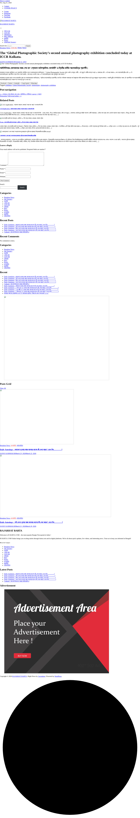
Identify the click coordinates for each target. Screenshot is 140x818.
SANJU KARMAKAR (7, 62)
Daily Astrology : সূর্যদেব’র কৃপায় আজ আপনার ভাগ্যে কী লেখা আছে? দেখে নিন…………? (29, 286)
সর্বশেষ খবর (7, 31)
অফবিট (6, 201)
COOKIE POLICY (10, 8)
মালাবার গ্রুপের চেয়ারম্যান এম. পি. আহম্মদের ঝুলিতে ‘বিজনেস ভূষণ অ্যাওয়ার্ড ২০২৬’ (26, 293)
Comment (4, 165)
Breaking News (5, 48)
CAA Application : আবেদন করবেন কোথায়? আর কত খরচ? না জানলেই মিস (17, 108)
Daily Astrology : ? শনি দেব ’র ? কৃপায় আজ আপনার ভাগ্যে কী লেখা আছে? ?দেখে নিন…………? (31, 288)
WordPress (58, 676)
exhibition (8, 85)
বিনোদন (6, 40)
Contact (6, 6)
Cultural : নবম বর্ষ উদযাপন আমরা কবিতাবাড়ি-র (16, 232)
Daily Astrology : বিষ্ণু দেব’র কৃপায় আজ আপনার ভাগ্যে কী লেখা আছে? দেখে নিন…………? (30, 228)
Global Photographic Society (22, 85)
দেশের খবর (7, 33)
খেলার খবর (6, 203)
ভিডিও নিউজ (8, 36)
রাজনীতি (6, 38)
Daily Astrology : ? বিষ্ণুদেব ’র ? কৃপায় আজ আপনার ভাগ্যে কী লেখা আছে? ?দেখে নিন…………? (31, 291)
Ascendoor (41, 676)
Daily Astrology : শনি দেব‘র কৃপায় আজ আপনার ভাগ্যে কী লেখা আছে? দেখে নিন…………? (29, 226)
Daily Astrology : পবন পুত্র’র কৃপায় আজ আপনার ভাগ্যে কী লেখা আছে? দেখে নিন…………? (30, 230)
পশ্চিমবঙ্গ (8, 35)
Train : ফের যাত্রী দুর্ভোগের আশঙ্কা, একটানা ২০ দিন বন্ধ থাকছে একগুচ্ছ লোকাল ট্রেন (19, 122)
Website (2, 176)
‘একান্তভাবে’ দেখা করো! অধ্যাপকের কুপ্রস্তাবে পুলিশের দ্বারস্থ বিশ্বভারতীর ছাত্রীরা (18, 135)
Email (2, 173)
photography (36, 85)
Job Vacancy (8, 199)
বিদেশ (5, 208)
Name (2, 169)
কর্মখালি (10, 42)
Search (2, 184)
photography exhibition (48, 85)
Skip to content (5, 1)
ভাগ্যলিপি (6, 212)
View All (3, 388)
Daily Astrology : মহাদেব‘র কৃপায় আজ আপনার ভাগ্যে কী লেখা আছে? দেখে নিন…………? (29, 225)
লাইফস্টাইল (7, 216)
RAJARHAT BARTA (7, 24)
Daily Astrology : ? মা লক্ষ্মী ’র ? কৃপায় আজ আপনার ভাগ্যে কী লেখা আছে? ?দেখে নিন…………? (31, 289)
